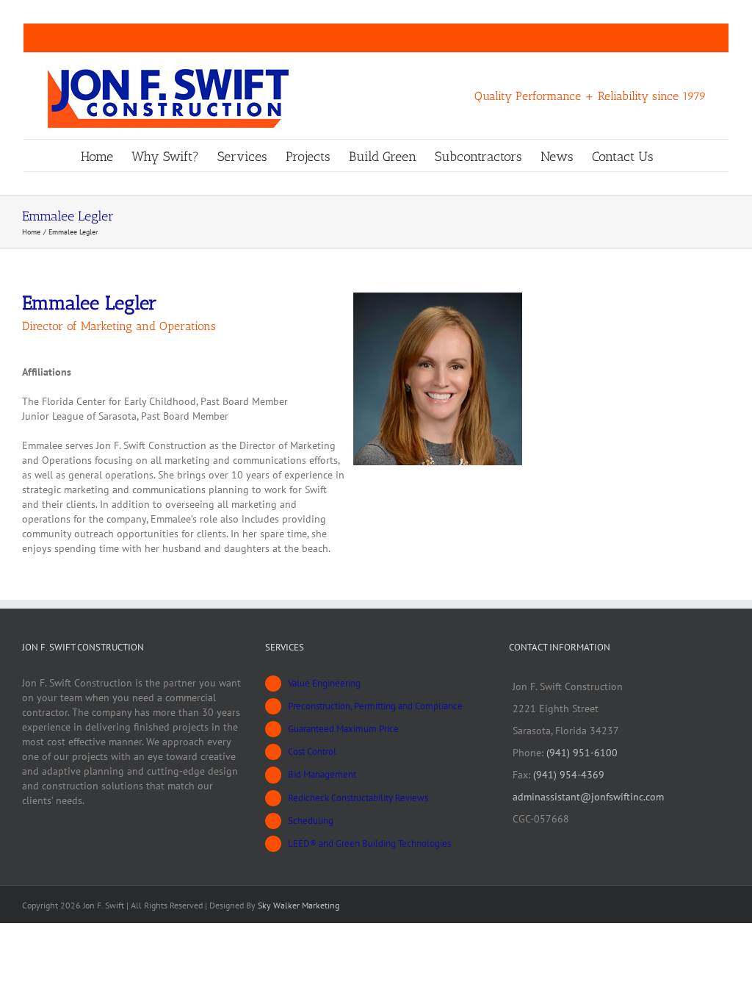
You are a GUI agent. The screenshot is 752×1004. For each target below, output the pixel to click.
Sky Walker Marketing (298, 905)
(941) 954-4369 (568, 774)
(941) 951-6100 (582, 752)
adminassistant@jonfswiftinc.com (588, 796)
